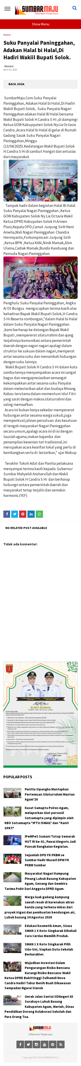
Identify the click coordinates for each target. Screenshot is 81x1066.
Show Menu (40, 24)
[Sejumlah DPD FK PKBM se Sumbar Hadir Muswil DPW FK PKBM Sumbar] (12, 859)
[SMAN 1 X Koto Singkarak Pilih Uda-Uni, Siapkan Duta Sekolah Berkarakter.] (12, 948)
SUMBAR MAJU (50, 1057)
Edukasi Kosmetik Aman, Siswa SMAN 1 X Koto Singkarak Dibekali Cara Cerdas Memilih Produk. (50, 931)
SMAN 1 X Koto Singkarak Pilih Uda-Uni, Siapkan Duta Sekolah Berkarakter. (49, 949)
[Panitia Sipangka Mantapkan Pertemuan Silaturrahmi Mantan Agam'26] (12, 793)
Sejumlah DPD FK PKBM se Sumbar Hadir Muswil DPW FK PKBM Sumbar (47, 860)
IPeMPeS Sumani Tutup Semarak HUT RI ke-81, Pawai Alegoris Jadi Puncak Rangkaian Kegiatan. (50, 841)
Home (6, 34)
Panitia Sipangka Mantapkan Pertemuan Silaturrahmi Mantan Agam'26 (50, 794)
